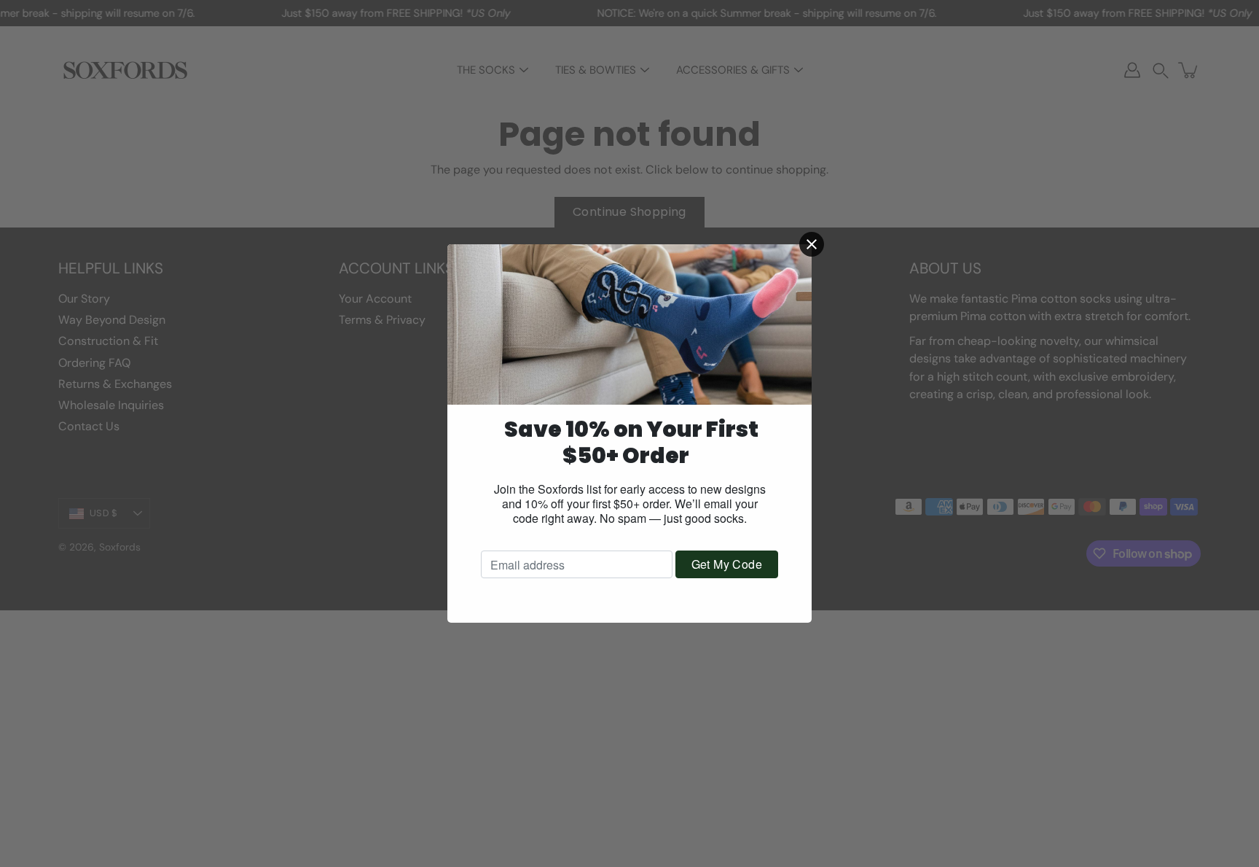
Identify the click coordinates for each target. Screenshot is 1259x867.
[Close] (811, 244)
